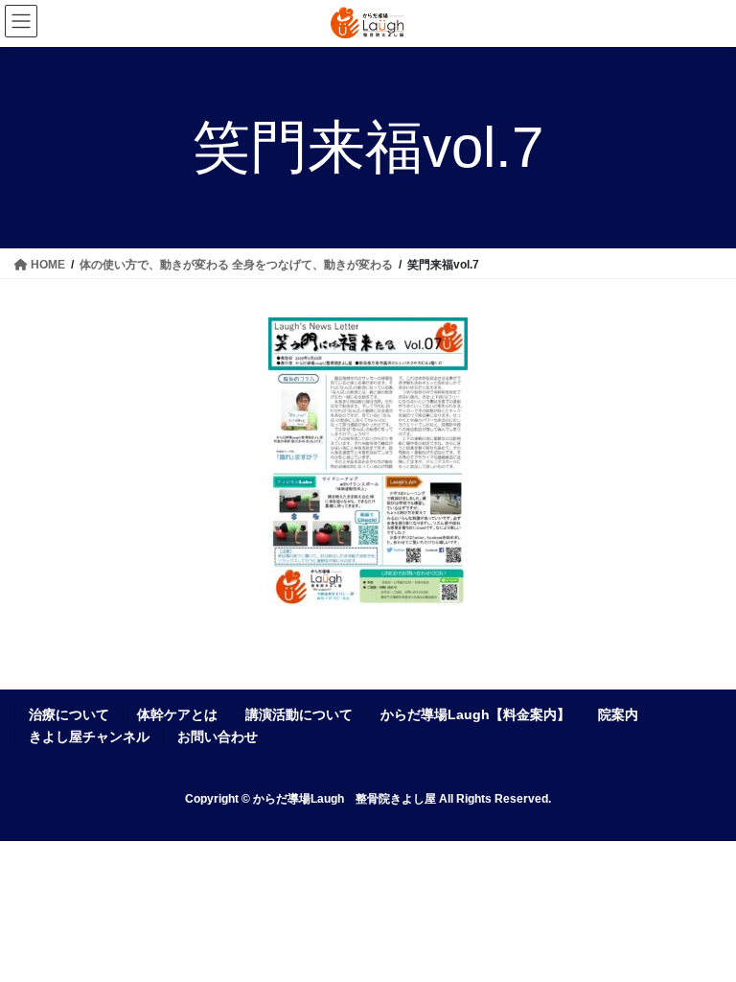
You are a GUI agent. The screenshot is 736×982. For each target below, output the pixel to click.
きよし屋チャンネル (89, 736)
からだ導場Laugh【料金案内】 (475, 714)
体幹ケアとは (177, 714)
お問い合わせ (217, 736)
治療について (69, 714)
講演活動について (299, 714)
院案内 (618, 714)
